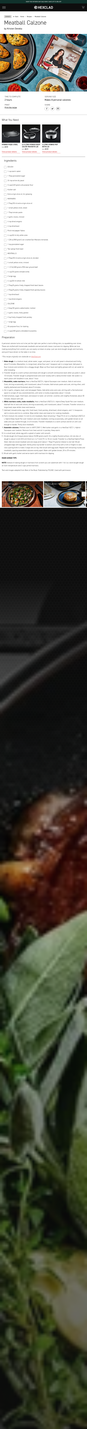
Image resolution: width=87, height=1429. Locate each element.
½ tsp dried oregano (14, 222)
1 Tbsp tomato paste (14, 212)
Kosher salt (11, 190)
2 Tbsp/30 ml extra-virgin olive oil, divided (22, 258)
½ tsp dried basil (13, 226)
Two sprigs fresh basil (15, 249)
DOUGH (10, 167)
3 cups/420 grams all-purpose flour (20, 185)
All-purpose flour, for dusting (17, 326)
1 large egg (11, 322)
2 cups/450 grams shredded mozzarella (21, 331)
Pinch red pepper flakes (16, 231)
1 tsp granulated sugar (15, 244)
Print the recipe (11, 108)
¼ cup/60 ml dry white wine (17, 235)
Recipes (29, 16)
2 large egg (11, 276)
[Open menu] (4, 7)
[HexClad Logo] (43, 7)
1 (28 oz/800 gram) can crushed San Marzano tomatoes (27, 240)
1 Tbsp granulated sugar (16, 176)
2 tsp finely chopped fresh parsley (19, 317)
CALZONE (10, 304)
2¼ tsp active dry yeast (15, 181)
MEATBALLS (12, 253)
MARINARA (11, 199)
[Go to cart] (83, 7)
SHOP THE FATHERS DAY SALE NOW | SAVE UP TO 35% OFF (43, 2)
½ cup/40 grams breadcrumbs (18, 272)
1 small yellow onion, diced (17, 208)
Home (22, 16)
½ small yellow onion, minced (18, 263)
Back (16, 16)
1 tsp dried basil (13, 294)
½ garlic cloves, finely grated (17, 313)
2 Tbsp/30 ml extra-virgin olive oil (19, 203)
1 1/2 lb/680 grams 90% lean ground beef (22, 267)
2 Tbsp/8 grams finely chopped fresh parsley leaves (26, 290)
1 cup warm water (14, 171)
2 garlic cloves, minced (15, 217)
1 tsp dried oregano (14, 299)
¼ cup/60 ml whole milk (16, 281)
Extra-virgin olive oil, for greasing (19, 194)
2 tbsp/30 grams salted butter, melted (21, 308)
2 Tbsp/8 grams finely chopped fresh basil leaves (25, 285)
